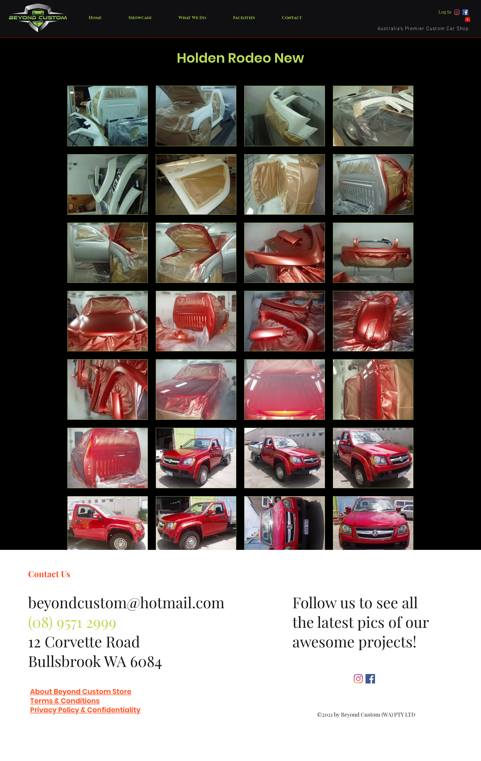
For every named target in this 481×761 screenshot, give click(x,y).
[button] (467, 18)
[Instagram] (457, 12)
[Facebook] (465, 12)
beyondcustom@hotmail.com (126, 602)
